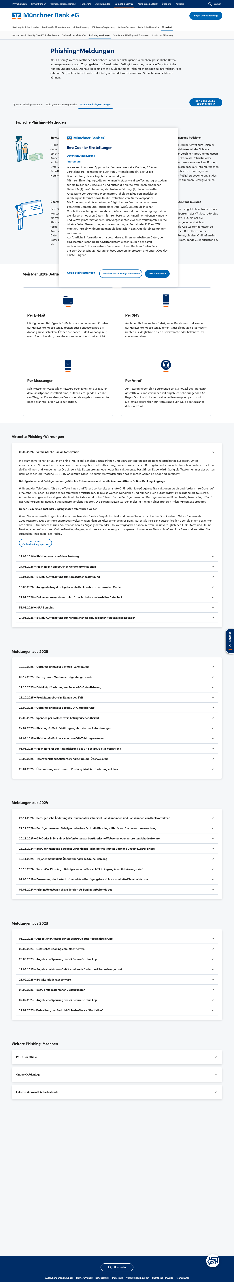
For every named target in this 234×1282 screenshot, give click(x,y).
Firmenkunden (38, 4)
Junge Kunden (102, 4)
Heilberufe (85, 4)
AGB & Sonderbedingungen (59, 1278)
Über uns (166, 4)
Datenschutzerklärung (81, 155)
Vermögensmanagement (63, 4)
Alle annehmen (157, 273)
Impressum (117, 1278)
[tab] (26, 27)
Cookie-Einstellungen (81, 272)
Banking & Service (124, 4)
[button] (117, 452)
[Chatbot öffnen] (212, 1260)
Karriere (180, 4)
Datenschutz (102, 1278)
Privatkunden (19, 4)
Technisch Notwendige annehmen (120, 273)
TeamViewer (182, 1278)
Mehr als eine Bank (148, 4)
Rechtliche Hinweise (162, 1278)
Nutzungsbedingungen (137, 1278)
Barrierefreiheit (84, 1278)
